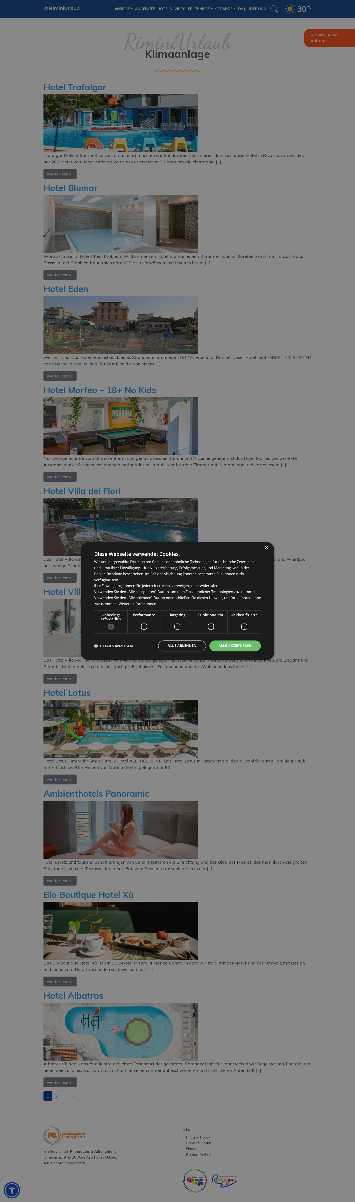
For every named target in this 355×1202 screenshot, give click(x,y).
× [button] (266, 548)
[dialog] (177, 601)
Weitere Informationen (137, 603)
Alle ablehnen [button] (182, 645)
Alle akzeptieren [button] (235, 645)
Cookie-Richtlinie (108, 573)
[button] (113, 646)
